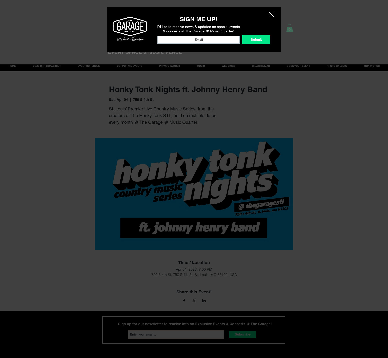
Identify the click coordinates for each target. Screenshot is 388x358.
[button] (271, 15)
